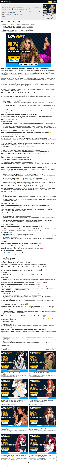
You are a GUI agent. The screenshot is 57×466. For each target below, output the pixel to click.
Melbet (6, 5)
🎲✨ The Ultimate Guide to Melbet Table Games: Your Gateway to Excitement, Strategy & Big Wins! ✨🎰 (13, 401)
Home (2, 5)
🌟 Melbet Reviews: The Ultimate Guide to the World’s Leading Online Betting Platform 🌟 (41, 401)
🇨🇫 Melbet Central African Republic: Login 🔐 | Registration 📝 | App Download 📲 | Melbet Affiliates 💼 (21, 8)
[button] (10, 2)
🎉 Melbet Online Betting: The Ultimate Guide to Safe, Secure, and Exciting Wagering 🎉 (41, 456)
